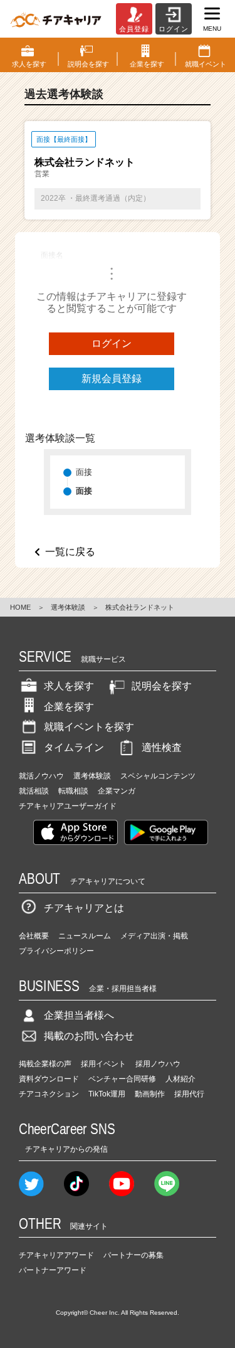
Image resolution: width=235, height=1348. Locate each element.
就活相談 (34, 791)
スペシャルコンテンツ (158, 776)
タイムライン (74, 747)
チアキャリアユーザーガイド (68, 806)
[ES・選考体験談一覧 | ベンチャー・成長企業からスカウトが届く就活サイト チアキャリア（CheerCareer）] (56, 19)
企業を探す (69, 706)
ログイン (111, 343)
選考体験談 (68, 607)
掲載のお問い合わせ (89, 1036)
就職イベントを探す (89, 726)
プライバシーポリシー (56, 951)
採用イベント (103, 1063)
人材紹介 (180, 1079)
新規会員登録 (111, 378)
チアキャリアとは (84, 908)
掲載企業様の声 (45, 1063)
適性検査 (162, 747)
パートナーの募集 (133, 1255)
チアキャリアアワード (56, 1255)
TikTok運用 (106, 1094)
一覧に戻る (70, 551)
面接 (84, 472)
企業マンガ (116, 791)
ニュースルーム (84, 935)
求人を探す (69, 686)
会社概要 (34, 935)
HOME (20, 607)
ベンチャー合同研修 (122, 1079)
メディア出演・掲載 (154, 935)
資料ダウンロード (49, 1079)
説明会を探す (162, 686)
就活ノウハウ (41, 776)
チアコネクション (49, 1094)
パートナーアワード (52, 1270)
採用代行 (189, 1094)
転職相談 (73, 791)
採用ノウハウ (157, 1063)
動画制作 (150, 1094)
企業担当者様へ (79, 1015)
